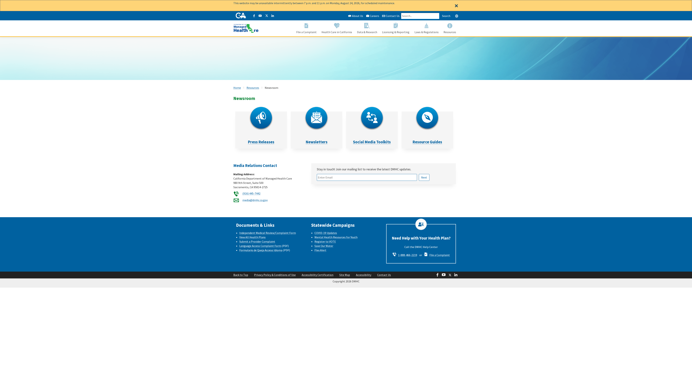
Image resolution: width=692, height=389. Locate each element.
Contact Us (392, 16)
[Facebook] (254, 16)
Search (446, 16)
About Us (357, 16)
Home (237, 88)
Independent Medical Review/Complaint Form (267, 233)
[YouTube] (260, 16)
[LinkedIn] (272, 16)
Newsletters (316, 141)
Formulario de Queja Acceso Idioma (260, 250)
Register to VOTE (325, 241)
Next (424, 177)
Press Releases (261, 141)
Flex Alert (320, 250)
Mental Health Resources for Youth (336, 237)
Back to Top (240, 275)
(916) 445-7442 (251, 193)
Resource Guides (427, 141)
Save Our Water (323, 246)
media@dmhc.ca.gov (255, 200)
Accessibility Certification (317, 275)
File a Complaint (439, 255)
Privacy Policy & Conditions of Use (275, 275)
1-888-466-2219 (407, 255)
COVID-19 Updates (325, 233)
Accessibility (363, 275)
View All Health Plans (252, 237)
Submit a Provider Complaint (257, 241)
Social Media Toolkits (372, 141)
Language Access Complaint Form (260, 246)
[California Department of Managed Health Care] (246, 26)
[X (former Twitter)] (266, 16)
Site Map (344, 275)
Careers (374, 16)
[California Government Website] (241, 16)
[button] (457, 16)
